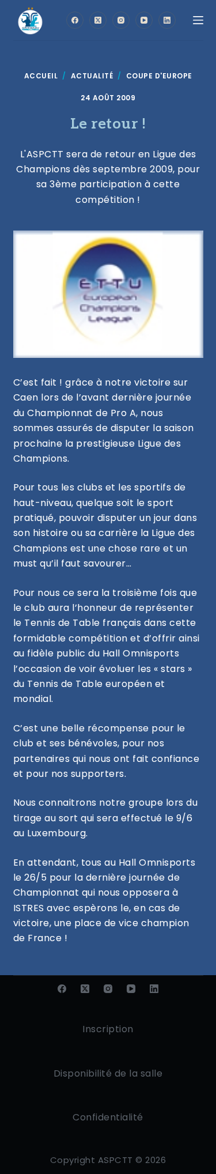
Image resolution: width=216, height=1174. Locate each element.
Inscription (108, 1029)
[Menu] (198, 20)
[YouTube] (144, 20)
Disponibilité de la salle (108, 1073)
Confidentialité (108, 1117)
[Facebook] (75, 20)
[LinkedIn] (167, 20)
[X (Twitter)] (98, 20)
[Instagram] (121, 20)
